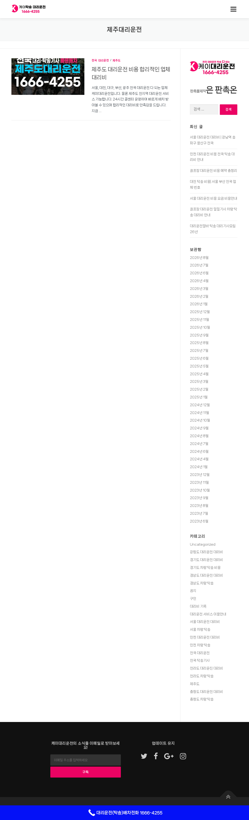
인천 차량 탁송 (200, 645)
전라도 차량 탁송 (201, 676)
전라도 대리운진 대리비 (206, 668)
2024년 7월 (199, 444)
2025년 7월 (199, 351)
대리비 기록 (198, 606)
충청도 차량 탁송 (201, 699)
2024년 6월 (199, 452)
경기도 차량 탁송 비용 (205, 568)
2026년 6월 (199, 273)
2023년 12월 (200, 475)
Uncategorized (202, 544)
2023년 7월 (199, 513)
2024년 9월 (199, 428)
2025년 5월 (199, 366)
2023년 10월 (200, 490)
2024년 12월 (200, 405)
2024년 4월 (199, 459)
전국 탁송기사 (200, 660)
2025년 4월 (199, 374)
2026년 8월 (199, 258)
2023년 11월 (199, 482)
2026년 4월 (199, 281)
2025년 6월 (199, 358)
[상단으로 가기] (228, 797)
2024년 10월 (200, 420)
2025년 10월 (200, 327)
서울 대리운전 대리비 (205, 622)
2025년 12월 (200, 312)
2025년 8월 (199, 343)
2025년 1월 (199, 397)
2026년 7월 (199, 265)
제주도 (117, 60)
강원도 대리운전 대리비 (206, 552)
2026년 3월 (199, 289)
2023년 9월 (199, 498)
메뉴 (232, 9)
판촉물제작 (198, 91)
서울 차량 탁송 (200, 630)
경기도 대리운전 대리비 (206, 560)
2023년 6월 (199, 521)
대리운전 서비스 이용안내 (208, 614)
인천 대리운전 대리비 (205, 637)
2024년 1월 (199, 467)
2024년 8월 (199, 436)
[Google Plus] (169, 756)
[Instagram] (183, 756)
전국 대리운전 (100, 60)
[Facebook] (156, 756)
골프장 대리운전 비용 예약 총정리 (213, 171)
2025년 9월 (199, 335)
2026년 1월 (199, 304)
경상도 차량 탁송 (201, 583)
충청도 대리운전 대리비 (206, 692)
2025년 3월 (199, 382)
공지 (193, 591)
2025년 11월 (199, 320)
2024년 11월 (199, 413)
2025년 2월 (199, 389)
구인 (193, 599)
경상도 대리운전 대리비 (206, 575)
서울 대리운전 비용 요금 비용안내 (213, 198)
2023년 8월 (199, 506)
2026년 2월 (199, 296)
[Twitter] (144, 756)
